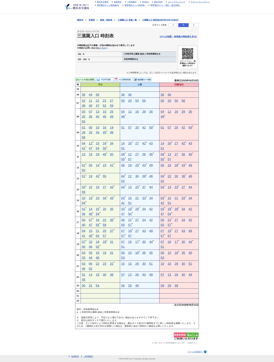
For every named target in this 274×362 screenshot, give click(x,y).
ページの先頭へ (195, 351)
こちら (103, 48)
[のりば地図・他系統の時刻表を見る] (178, 36)
